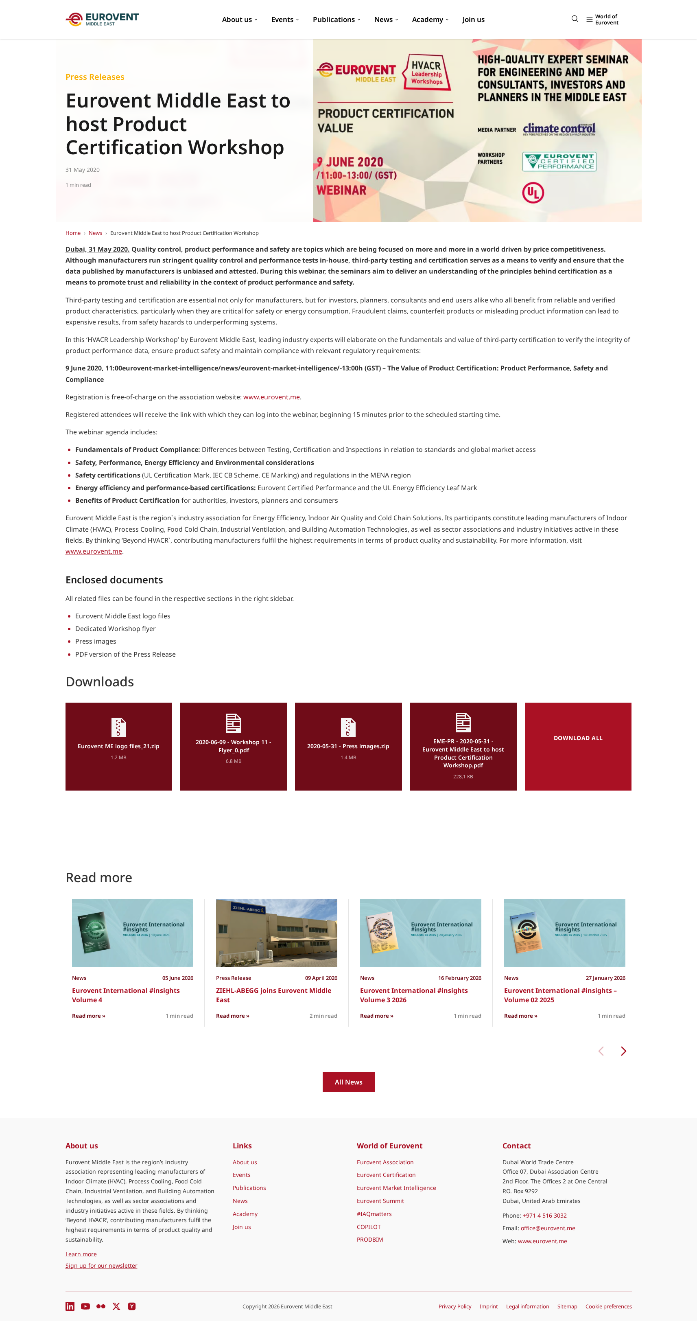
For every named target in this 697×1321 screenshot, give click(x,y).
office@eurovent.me (548, 1228)
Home (73, 233)
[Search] (575, 19)
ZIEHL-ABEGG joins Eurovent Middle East (273, 995)
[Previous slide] (601, 1051)
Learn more (119, 1254)
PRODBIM (370, 1239)
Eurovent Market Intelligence (396, 1188)
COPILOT (369, 1227)
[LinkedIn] (70, 1306)
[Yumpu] (131, 1306)
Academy (427, 19)
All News (349, 1082)
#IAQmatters (374, 1214)
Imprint (489, 1306)
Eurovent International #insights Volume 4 (126, 995)
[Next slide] (624, 1051)
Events (282, 19)
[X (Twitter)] (116, 1306)
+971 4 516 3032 (545, 1215)
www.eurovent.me (271, 396)
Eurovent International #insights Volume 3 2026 (414, 995)
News (383, 19)
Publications (334, 19)
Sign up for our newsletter (102, 1265)
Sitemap (567, 1306)
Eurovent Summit (380, 1201)
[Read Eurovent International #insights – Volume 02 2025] (564, 933)
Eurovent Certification (386, 1175)
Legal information (527, 1306)
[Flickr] (100, 1306)
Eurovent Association (385, 1162)
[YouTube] (85, 1306)
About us (237, 19)
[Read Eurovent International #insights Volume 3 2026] (420, 933)
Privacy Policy (455, 1306)
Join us (474, 19)
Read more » (88, 1015)
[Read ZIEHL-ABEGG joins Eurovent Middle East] (276, 933)
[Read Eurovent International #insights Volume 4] (132, 933)
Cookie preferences (609, 1306)
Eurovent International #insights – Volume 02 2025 (560, 995)
